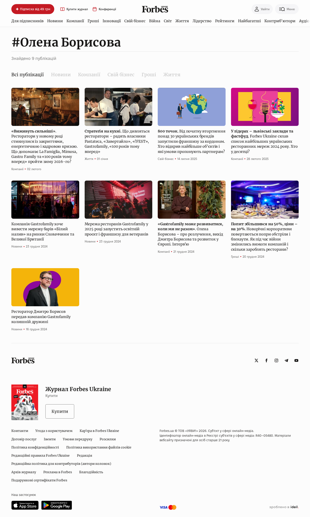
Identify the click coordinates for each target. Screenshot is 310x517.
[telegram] (286, 360)
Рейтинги (224, 21)
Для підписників (27, 21)
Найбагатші (249, 21)
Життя (182, 21)
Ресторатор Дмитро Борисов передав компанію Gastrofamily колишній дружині (40, 316)
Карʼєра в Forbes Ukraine (99, 431)
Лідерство (202, 21)
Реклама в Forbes (57, 472)
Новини (55, 21)
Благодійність (91, 472)
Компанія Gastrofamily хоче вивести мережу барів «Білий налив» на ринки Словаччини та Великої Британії (42, 231)
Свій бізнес (134, 21)
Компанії (75, 21)
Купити (60, 411)
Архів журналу (23, 472)
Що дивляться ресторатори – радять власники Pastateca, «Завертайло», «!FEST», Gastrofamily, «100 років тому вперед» (117, 141)
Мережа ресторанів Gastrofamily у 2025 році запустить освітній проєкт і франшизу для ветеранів (116, 229)
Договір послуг (24, 439)
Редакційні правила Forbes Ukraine (40, 455)
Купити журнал (77, 9)
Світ (168, 21)
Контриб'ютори (279, 21)
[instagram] (276, 360)
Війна (154, 21)
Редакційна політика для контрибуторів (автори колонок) (61, 464)
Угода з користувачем (53, 431)
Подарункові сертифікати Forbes (39, 480)
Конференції (107, 9)
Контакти (19, 431)
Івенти (50, 439)
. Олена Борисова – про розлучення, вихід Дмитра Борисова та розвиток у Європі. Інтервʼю (190, 234)
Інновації (112, 21)
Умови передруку (77, 439)
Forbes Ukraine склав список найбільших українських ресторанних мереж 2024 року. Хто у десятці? (264, 141)
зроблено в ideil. (284, 507)
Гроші (93, 21)
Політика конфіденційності (35, 447)
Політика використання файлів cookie (98, 447)
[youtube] (296, 360)
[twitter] (256, 360)
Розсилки (108, 439)
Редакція (84, 455)
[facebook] (266, 360)
